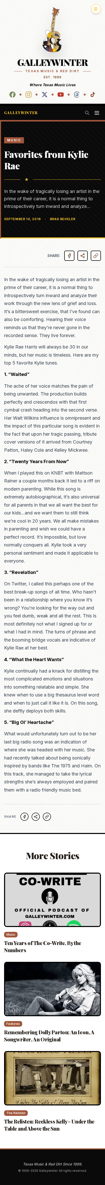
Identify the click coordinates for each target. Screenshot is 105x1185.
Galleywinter (21, 112)
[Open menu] (97, 113)
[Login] (96, 9)
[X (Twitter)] (45, 95)
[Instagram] (28, 95)
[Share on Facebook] (69, 256)
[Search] (87, 112)
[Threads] (77, 95)
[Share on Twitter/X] (82, 256)
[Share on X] (36, 817)
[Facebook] (12, 95)
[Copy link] (96, 256)
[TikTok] (93, 95)
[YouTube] (61, 95)
